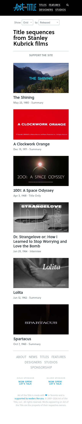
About (21, 357)
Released (45, 22)
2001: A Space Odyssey (33, 190)
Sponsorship (41, 367)
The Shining (23, 97)
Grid (25, 22)
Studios (60, 10)
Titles (43, 5)
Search (67, 5)
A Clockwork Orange (31, 144)
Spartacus (22, 339)
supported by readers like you (29, 398)
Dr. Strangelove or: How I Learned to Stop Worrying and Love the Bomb (40, 241)
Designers (46, 10)
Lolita (18, 292)
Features (54, 5)
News (33, 357)
